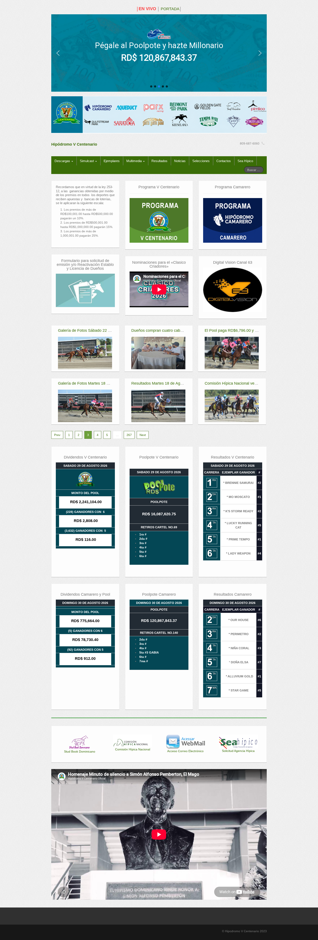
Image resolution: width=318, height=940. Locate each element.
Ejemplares (112, 161)
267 (129, 435)
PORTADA (170, 9)
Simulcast (87, 161)
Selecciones (201, 161)
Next (143, 435)
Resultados (159, 161)
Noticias (180, 161)
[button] (58, 53)
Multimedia (134, 161)
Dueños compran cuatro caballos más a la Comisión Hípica (182, 330)
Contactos (223, 161)
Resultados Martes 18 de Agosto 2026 (164, 383)
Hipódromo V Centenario (74, 144)
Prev (57, 435)
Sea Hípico (245, 161)
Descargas (63, 161)
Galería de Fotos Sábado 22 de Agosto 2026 (96, 330)
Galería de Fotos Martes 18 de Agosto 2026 (95, 383)
